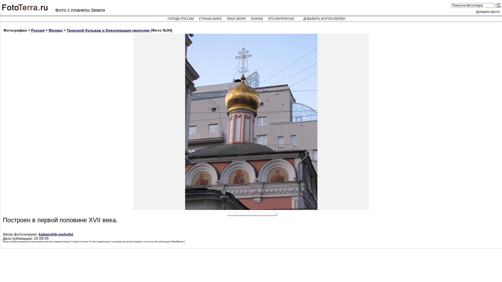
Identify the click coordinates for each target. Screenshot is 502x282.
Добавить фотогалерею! (324, 18)
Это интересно (281, 18)
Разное (257, 18)
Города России (181, 18)
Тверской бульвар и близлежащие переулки (108, 30)
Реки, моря (236, 18)
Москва (55, 30)
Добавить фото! (488, 12)
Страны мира (210, 18)
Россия (37, 30)
